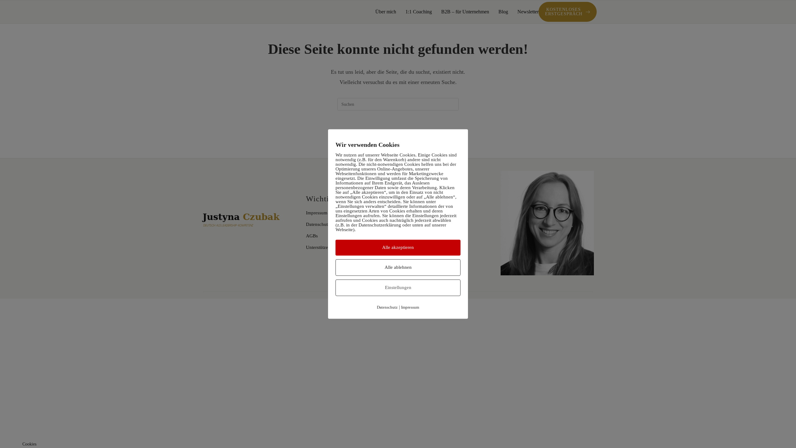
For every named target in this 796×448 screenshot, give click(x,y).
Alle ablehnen (398, 267)
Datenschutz (387, 307)
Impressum (410, 307)
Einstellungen (398, 287)
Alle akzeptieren (398, 247)
